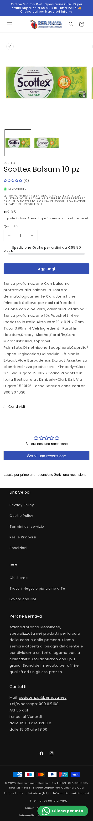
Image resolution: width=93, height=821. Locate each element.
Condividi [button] (16, 406)
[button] (9, 24)
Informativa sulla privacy (49, 801)
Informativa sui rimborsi (71, 793)
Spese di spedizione (42, 218)
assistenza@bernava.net (43, 697)
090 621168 (48, 703)
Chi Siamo (19, 577)
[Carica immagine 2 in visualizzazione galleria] (46, 143)
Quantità (11, 226)
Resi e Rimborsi (23, 537)
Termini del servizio (27, 526)
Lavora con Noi (23, 599)
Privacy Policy (22, 505)
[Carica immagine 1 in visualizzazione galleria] (18, 143)
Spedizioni (18, 548)
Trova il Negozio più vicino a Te (37, 588)
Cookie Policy (21, 515)
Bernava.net (26, 783)
